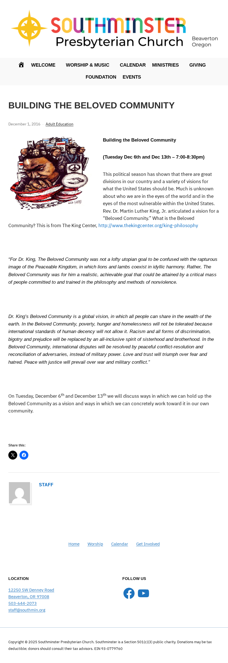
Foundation (101, 77)
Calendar (133, 65)
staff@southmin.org (26, 610)
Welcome (43, 65)
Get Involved (148, 544)
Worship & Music (87, 65)
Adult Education (59, 124)
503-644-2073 (22, 603)
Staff (46, 484)
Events (132, 77)
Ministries (165, 65)
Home (74, 544)
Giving (197, 65)
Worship (95, 544)
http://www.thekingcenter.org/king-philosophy (148, 225)
